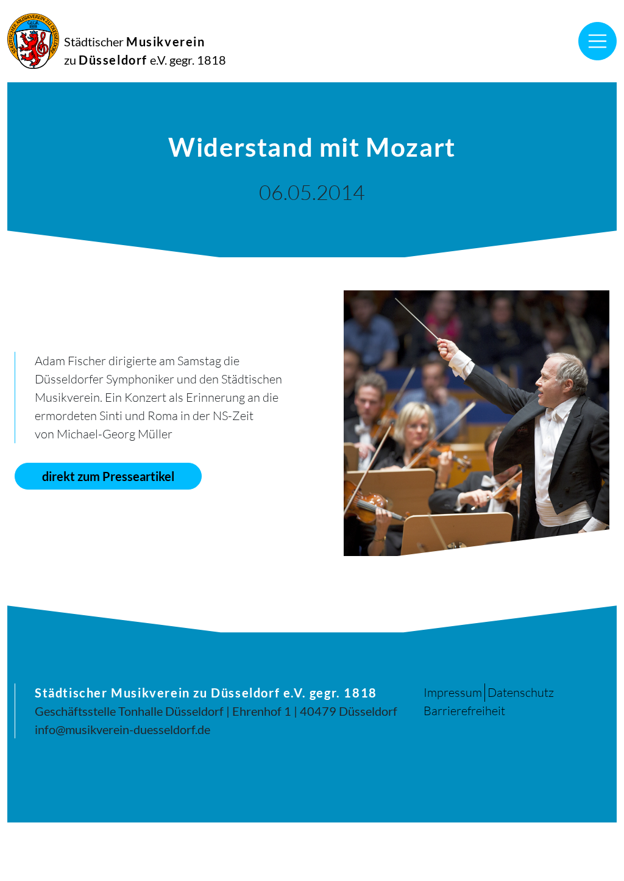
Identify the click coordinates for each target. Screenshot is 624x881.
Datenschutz (521, 692)
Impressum (453, 692)
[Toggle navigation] (597, 41)
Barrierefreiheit (464, 710)
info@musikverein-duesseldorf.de (122, 729)
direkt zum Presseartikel (108, 476)
